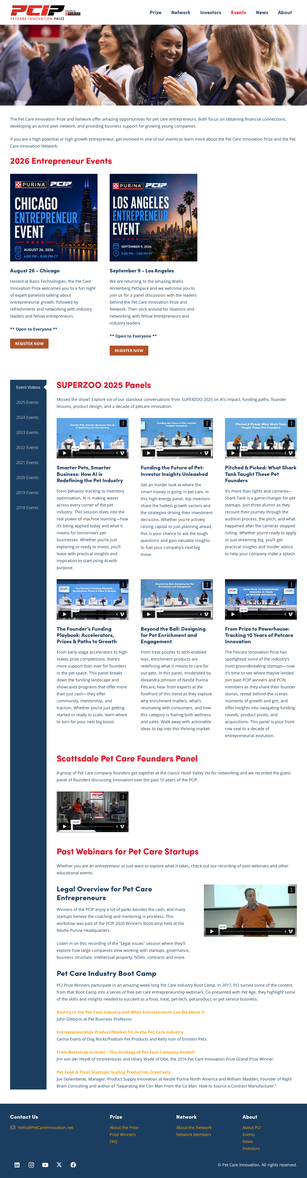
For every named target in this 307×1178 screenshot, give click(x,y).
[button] (164, 12)
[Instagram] (31, 1165)
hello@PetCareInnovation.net (45, 1127)
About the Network (194, 1127)
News (247, 1141)
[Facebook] (73, 1165)
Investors (251, 1148)
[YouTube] (45, 1165)
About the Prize (124, 1127)
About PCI (251, 1127)
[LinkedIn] (17, 1165)
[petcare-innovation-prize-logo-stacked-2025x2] (45, 12)
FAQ (113, 1141)
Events (248, 1134)
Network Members (193, 1134)
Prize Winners (123, 1134)
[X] (59, 1165)
